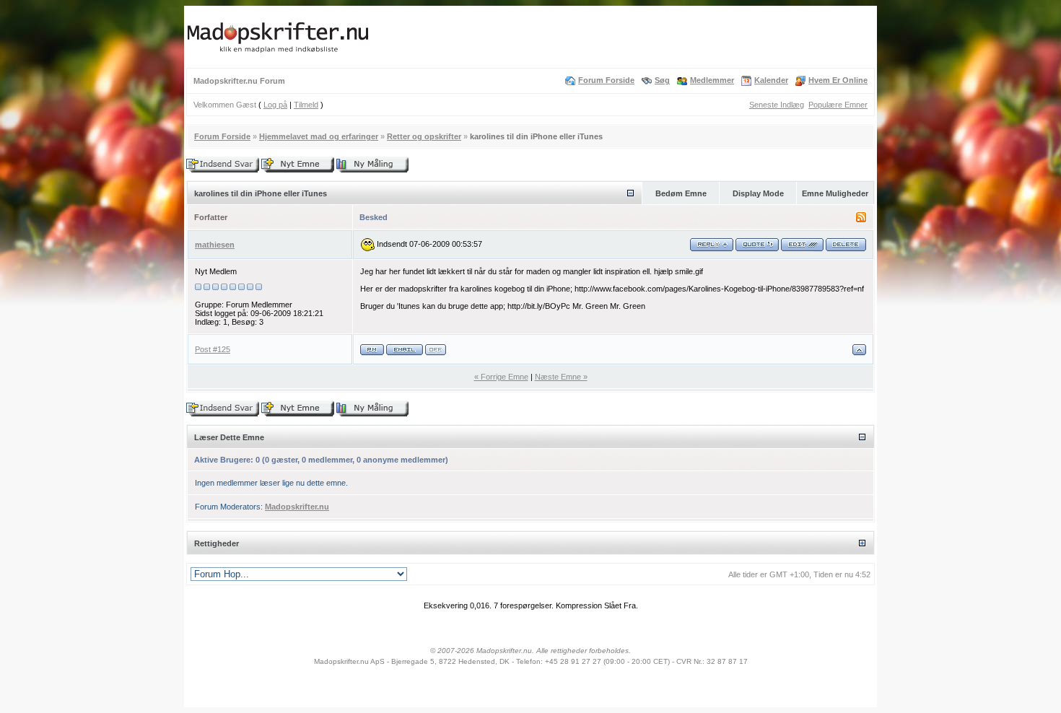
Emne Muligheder (835, 193)
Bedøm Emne (681, 193)
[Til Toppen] (859, 353)
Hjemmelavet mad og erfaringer (318, 136)
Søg (662, 80)
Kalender (771, 80)
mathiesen (215, 244)
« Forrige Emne (501, 376)
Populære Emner (838, 104)
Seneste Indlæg (776, 104)
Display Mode (758, 193)
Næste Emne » (561, 376)
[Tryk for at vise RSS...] (861, 219)
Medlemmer (712, 80)
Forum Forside (606, 80)
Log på (275, 104)
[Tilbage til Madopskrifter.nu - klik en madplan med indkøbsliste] (278, 53)
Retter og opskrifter (424, 136)
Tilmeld (306, 104)
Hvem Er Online (838, 80)
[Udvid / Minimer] (630, 193)
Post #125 (212, 349)
